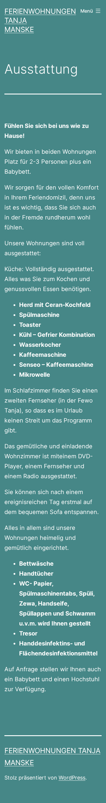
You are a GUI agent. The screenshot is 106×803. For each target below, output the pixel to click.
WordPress (72, 778)
